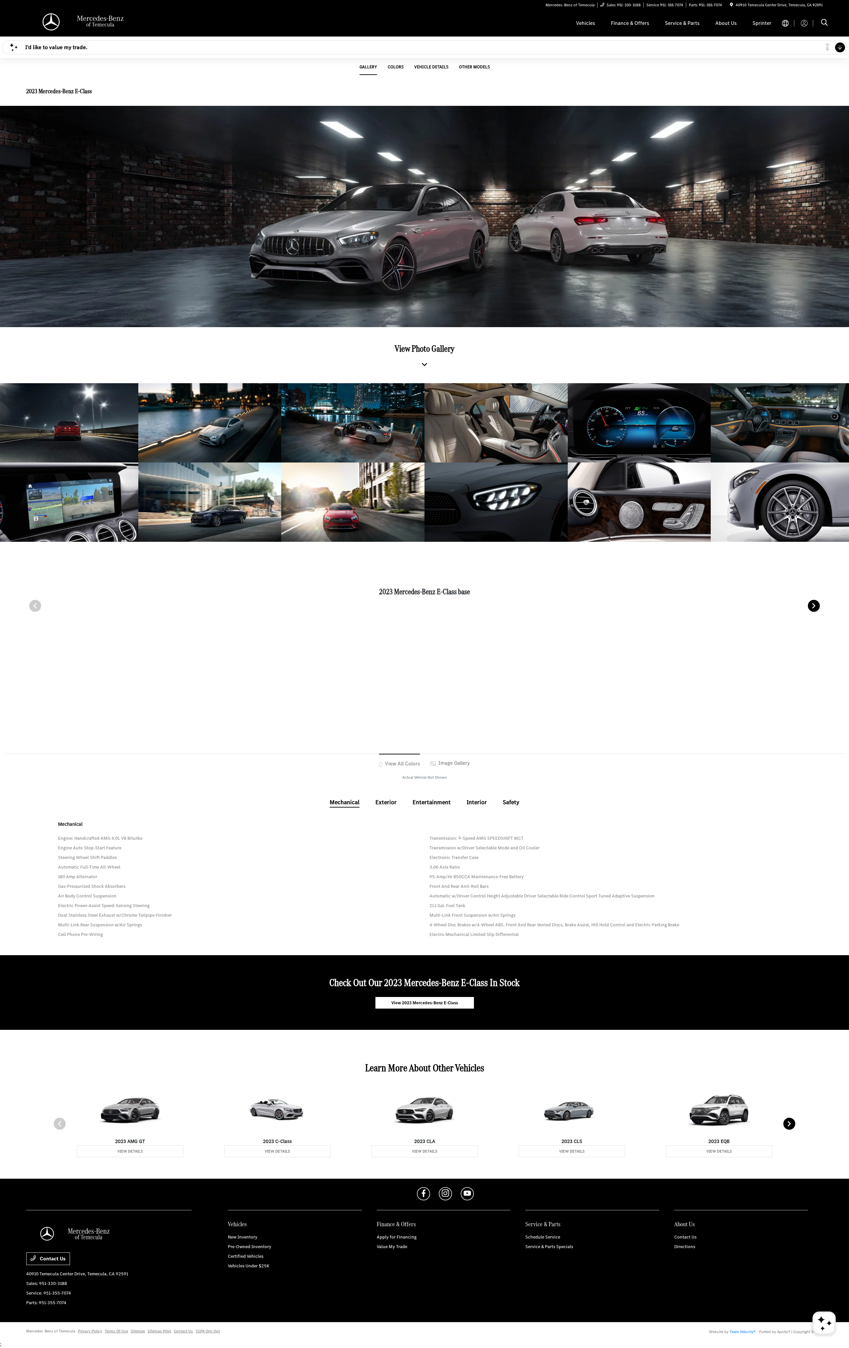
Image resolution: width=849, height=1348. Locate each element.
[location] (731, 5)
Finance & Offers (396, 1224)
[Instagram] (445, 1193)
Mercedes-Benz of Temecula (50, 1331)
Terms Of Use (116, 1331)
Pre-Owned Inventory (249, 1246)
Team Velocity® (742, 1331)
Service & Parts (542, 1224)
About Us (684, 1224)
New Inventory (242, 1237)
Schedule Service (542, 1237)
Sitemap (138, 1331)
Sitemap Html (159, 1331)
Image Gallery (453, 762)
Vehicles (237, 1224)
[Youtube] (467, 1193)
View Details (130, 1151)
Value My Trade (392, 1246)
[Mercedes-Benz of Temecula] (83, 22)
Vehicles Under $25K (248, 1266)
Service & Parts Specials (549, 1246)
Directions (684, 1246)
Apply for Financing (397, 1237)
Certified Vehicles (245, 1256)
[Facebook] (423, 1193)
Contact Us (52, 1258)
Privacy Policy (90, 1331)
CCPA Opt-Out (208, 1331)
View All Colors (402, 763)
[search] (824, 23)
